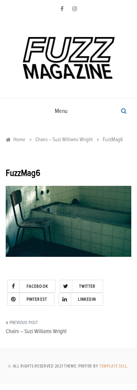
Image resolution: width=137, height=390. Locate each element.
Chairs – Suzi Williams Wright (36, 331)
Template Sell (113, 366)
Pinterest (37, 299)
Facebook (37, 286)
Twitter (87, 286)
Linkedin (87, 299)
